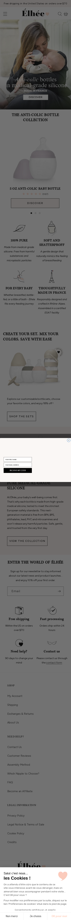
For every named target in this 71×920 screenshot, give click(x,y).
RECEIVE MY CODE (18, 470)
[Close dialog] (68, 440)
